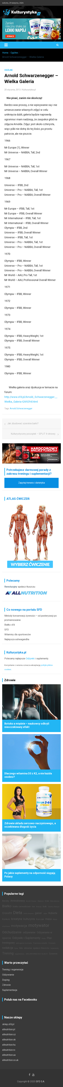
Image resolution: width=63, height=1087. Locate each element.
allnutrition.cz (9, 1034)
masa (48, 919)
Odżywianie (8, 974)
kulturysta (29, 919)
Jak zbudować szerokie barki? (23, 423)
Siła (21, 948)
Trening (8, 953)
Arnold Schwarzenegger (21, 408)
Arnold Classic (31, 901)
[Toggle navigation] (6, 45)
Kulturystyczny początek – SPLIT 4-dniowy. (33, 433)
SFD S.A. (40, 1081)
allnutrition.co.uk (10, 1060)
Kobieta (52, 913)
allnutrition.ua (9, 1055)
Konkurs (6, 919)
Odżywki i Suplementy (26, 938)
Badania (41, 901)
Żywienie (53, 954)
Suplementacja (9, 990)
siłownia (28, 948)
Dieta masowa (28, 913)
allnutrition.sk (9, 1039)
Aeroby (5, 901)
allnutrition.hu (9, 1044)
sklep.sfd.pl (8, 1024)
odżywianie (29, 932)
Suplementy (55, 948)
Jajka (45, 913)
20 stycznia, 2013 (12, 89)
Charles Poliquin (53, 907)
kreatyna (16, 919)
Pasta (44, 938)
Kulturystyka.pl (29, 89)
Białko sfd (9, 624)
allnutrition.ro (8, 1050)
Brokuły (38, 907)
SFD (6, 629)
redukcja (7, 948)
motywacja (19, 926)
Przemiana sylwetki (40, 943)
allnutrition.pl (8, 1029)
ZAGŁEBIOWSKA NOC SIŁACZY (37, 954)
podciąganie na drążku (24, 943)
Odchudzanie (12, 932)
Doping (6, 979)
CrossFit (7, 913)
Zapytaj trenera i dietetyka (31, 482)
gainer (38, 913)
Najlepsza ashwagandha (16, 639)
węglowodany (19, 954)
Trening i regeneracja (12, 969)
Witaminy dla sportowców (17, 634)
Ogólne (8, 70)
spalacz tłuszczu (26, 586)
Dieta (17, 912)
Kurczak (40, 919)
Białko (6, 906)
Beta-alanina (54, 901)
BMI (33, 907)
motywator (38, 925)
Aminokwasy (17, 900)
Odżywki (30, 658)
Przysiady (51, 943)
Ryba (16, 948)
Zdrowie (6, 984)
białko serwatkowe (22, 906)
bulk (45, 906)
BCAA (47, 901)
